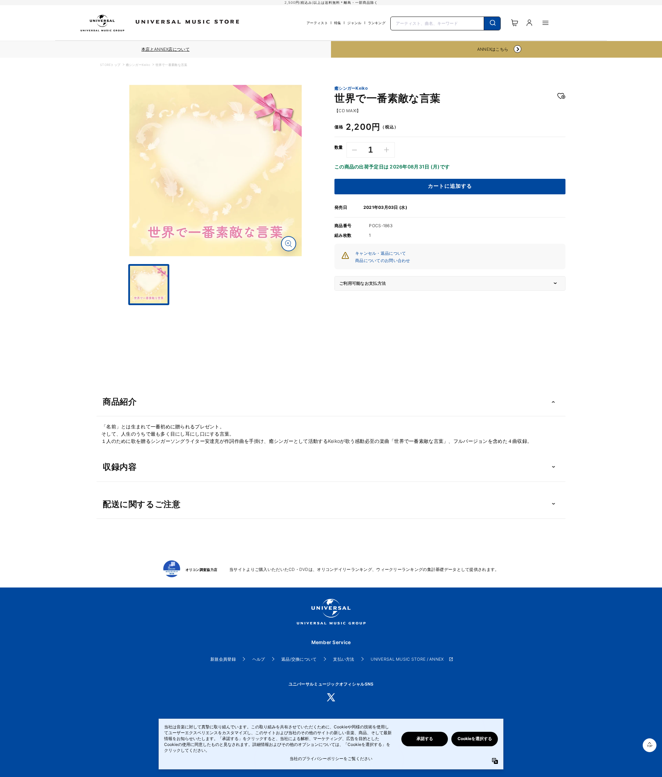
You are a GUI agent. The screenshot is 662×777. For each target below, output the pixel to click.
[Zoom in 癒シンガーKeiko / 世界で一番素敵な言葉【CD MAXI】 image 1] (288, 243)
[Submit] (492, 23)
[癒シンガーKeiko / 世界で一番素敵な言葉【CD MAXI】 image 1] (215, 170)
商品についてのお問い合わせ (382, 260)
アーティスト (317, 23)
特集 (337, 23)
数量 (338, 147)
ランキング (376, 23)
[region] (165, 49)
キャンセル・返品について (380, 253)
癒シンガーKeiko (138, 65)
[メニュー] (545, 22)
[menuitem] (215, 311)
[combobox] (445, 23)
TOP (649, 746)
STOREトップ (110, 65)
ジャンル (354, 23)
